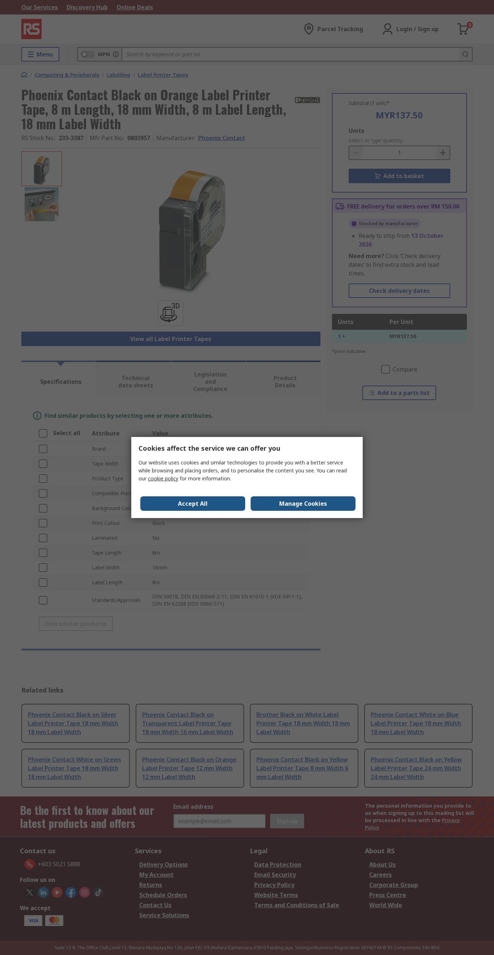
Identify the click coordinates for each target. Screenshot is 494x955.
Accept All (193, 504)
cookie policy (163, 478)
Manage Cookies (303, 504)
